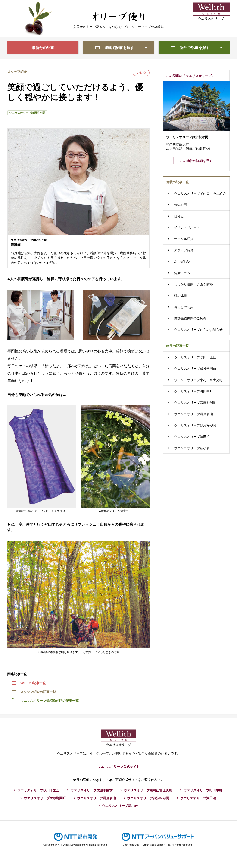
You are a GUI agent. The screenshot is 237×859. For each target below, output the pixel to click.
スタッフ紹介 (17, 71)
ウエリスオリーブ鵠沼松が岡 (27, 112)
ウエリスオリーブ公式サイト (118, 766)
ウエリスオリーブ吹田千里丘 (195, 357)
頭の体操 (180, 295)
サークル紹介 (183, 239)
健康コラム (182, 273)
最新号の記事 (43, 47)
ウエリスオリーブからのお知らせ (198, 330)
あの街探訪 (182, 261)
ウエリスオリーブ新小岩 (192, 448)
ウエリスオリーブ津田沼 (192, 437)
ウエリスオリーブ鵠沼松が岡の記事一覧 (49, 700)
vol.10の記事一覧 (33, 683)
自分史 (179, 216)
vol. (141, 73)
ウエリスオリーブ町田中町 (193, 391)
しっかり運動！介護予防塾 (193, 284)
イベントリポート (187, 227)
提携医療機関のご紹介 (190, 318)
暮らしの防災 (183, 307)
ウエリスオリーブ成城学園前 (195, 368)
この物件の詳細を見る (196, 161)
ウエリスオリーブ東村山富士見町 (198, 380)
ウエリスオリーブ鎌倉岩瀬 (193, 414)
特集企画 (180, 205)
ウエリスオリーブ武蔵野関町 (195, 402)
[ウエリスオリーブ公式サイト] (211, 6)
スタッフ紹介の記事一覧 (38, 692)
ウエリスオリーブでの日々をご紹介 (200, 193)
